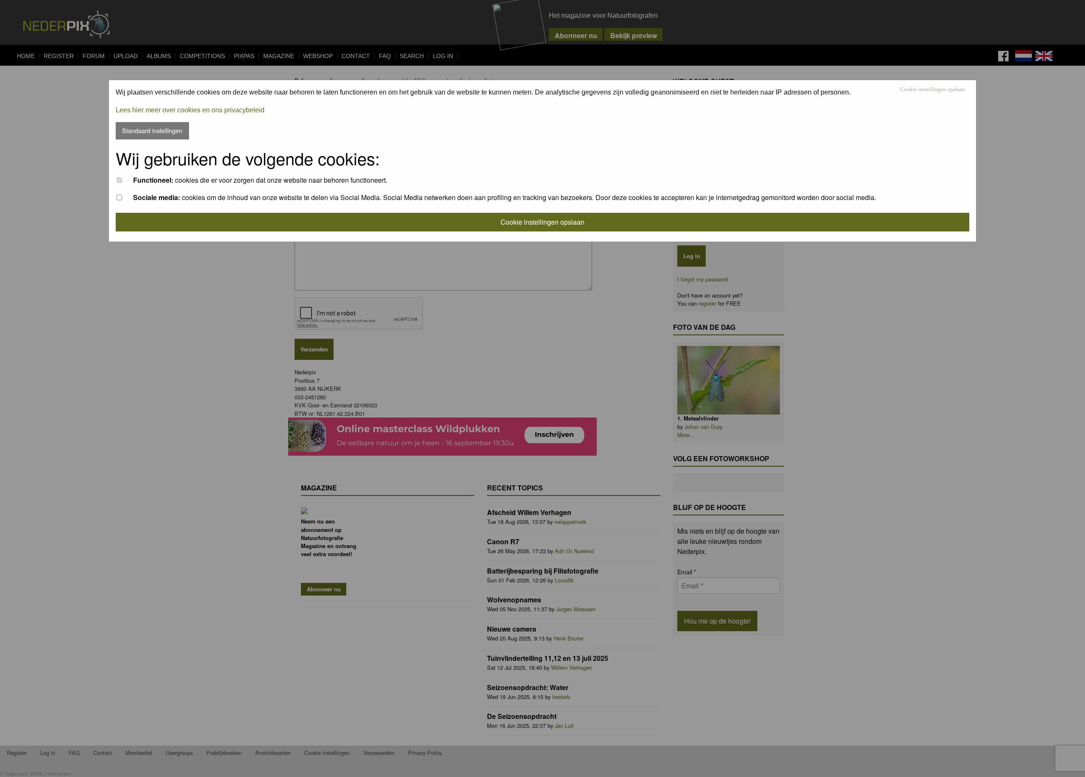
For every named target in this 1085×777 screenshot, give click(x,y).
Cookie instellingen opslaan (932, 89)
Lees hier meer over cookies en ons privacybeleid (190, 110)
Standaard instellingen (152, 130)
